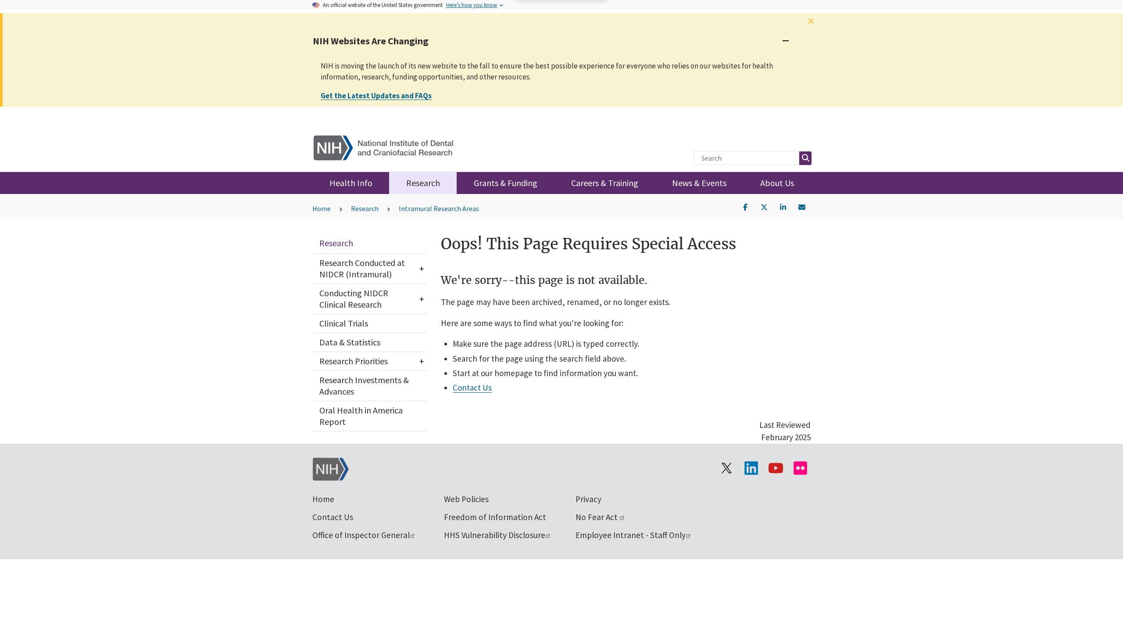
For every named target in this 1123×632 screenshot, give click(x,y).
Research (423, 182)
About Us (777, 182)
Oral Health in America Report (361, 416)
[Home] (388, 145)
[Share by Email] (802, 206)
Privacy (588, 499)
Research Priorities (353, 361)
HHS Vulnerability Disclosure (494, 535)
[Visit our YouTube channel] (775, 468)
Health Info (350, 182)
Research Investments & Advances (364, 385)
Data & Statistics (349, 342)
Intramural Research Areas (439, 208)
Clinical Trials (343, 323)
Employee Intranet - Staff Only (631, 535)
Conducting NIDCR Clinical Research (353, 298)
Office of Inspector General (361, 535)
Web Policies (466, 499)
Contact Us (472, 387)
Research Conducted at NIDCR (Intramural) (362, 268)
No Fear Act (597, 517)
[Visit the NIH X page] (726, 468)
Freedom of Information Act (495, 517)
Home (321, 208)
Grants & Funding (505, 182)
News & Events (699, 182)
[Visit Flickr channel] (800, 468)
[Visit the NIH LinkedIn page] (751, 468)
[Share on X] (764, 206)
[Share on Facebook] (745, 206)
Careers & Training (604, 182)
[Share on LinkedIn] (783, 206)
